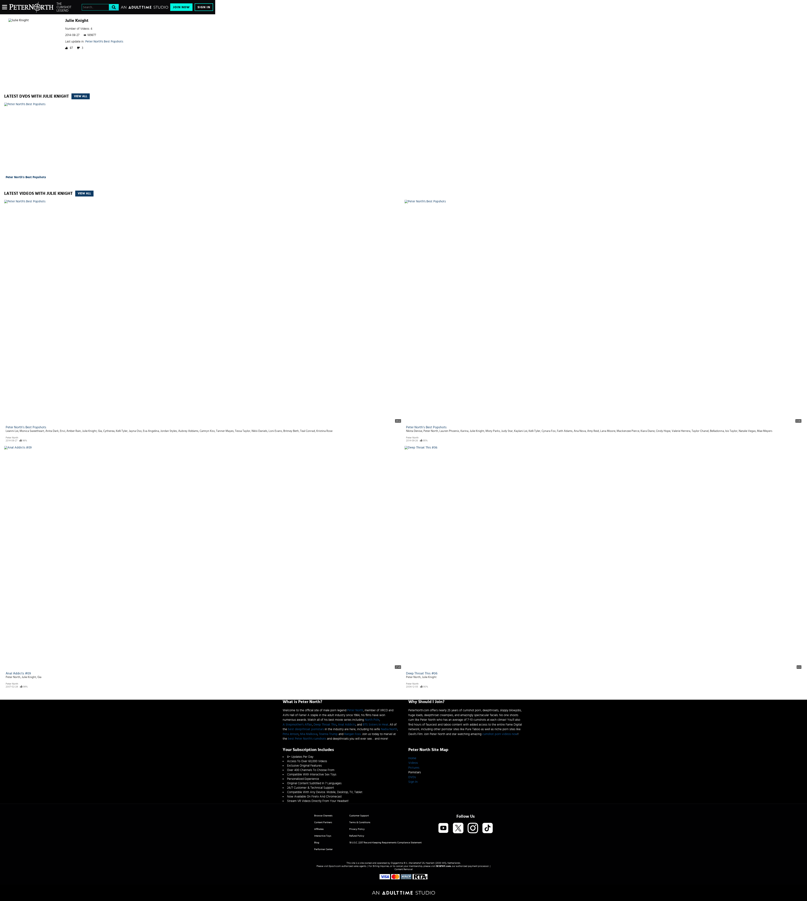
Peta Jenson (291, 734)
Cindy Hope (663, 431)
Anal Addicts (347, 724)
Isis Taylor (731, 431)
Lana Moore (607, 431)
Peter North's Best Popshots (104, 41)
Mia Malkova (308, 734)
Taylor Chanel (700, 431)
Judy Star (507, 431)
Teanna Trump (328, 734)
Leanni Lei (12, 431)
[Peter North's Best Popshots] (29, 138)
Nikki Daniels (259, 431)
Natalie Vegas (747, 431)
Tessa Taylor (242, 431)
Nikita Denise (414, 431)
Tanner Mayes (225, 431)
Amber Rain (73, 431)
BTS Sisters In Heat (375, 724)
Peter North (12, 437)
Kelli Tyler (122, 431)
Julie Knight (89, 431)
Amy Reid (593, 431)
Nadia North (389, 729)
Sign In (204, 7)
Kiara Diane (648, 431)
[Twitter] (458, 828)
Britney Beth (291, 431)
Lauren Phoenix (449, 431)
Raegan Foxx (352, 734)
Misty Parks (492, 431)
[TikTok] (487, 828)
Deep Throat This (325, 724)
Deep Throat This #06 (421, 673)
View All (80, 96)
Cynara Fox (549, 431)
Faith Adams (564, 431)
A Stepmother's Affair (297, 724)
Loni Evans (275, 431)
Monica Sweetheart (32, 431)
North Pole (372, 719)
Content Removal (403, 869)
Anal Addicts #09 (18, 673)
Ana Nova (580, 431)
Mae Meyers (764, 431)
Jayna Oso (135, 431)
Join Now (181, 7)
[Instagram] (473, 828)
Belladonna (717, 431)
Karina (464, 431)
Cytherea (109, 431)
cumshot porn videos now (500, 734)
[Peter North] (31, 7)
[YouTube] (443, 828)
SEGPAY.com (443, 866)
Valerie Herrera (681, 431)
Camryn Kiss (207, 431)
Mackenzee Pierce (628, 431)
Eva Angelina (151, 431)
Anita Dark (52, 431)
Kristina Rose (324, 431)
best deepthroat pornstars (306, 729)
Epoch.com (335, 866)
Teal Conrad (307, 431)
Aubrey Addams (188, 431)
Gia (100, 431)
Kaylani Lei (520, 431)
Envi (62, 431)
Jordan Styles (168, 431)
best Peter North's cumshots (307, 738)
